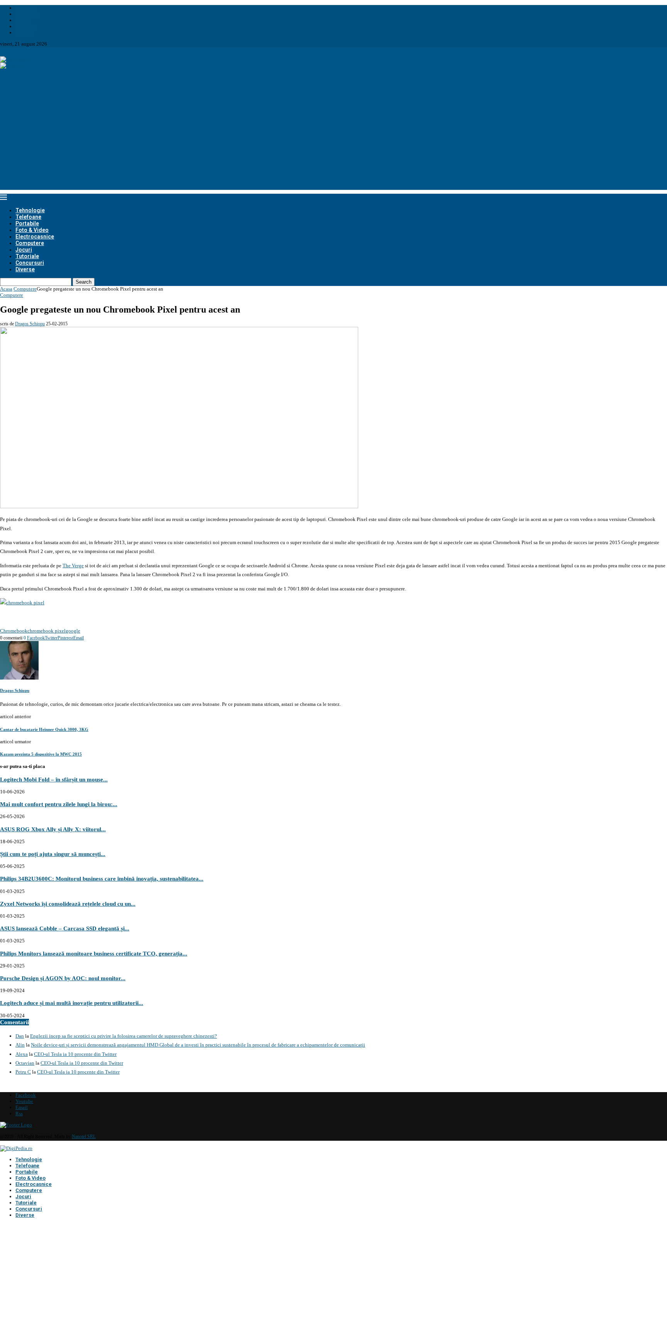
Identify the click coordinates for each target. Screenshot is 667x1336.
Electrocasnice (34, 236)
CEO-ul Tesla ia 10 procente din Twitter (75, 1054)
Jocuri (23, 250)
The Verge (73, 565)
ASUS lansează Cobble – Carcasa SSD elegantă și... (64, 928)
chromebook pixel (46, 631)
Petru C (23, 1072)
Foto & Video (32, 230)
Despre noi (26, 8)
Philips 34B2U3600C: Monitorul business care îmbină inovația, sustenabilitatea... (101, 878)
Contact (23, 33)
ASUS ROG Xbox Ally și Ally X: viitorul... (53, 829)
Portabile (27, 223)
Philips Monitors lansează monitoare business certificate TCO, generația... (93, 953)
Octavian (24, 1063)
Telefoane (28, 217)
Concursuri (29, 263)
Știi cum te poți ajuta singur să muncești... (52, 854)
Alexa (21, 1054)
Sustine (23, 20)
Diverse (25, 269)
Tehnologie (30, 210)
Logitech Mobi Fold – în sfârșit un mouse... (54, 779)
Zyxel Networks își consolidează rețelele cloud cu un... (67, 903)
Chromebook (13, 631)
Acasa (6, 289)
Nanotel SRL (84, 1136)
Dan (19, 1036)
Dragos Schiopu (30, 323)
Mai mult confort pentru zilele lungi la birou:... (58, 804)
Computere (29, 243)
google (73, 631)
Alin (20, 1045)
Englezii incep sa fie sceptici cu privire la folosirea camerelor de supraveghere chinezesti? (123, 1036)
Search (83, 282)
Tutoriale (27, 256)
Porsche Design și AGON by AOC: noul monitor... (62, 978)
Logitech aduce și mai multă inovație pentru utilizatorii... (71, 1002)
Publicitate (26, 26)
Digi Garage (28, 14)
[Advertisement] (333, 136)
